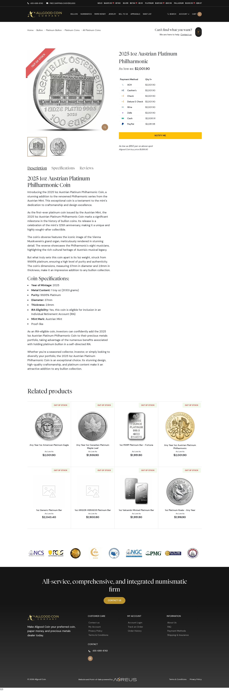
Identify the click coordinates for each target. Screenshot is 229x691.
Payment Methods (176, 630)
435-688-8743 (36, 3)
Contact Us (114, 600)
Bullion (74, 14)
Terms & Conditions (98, 635)
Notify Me (160, 135)
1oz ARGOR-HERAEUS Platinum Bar (93, 510)
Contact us (186, 34)
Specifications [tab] (63, 168)
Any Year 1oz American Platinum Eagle (49, 445)
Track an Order (135, 626)
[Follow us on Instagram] (90, 658)
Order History (135, 630)
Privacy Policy (95, 630)
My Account (94, 626)
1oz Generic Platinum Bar (49, 510)
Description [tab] (37, 168)
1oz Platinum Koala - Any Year (180, 510)
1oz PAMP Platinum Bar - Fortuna (136, 445)
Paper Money (100, 14)
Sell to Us (123, 14)
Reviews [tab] (86, 168)
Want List (147, 14)
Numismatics (86, 14)
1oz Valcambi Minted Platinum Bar (136, 510)
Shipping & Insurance (178, 635)
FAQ (169, 626)
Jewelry (112, 14)
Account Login (135, 622)
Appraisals (135, 14)
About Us (172, 622)
